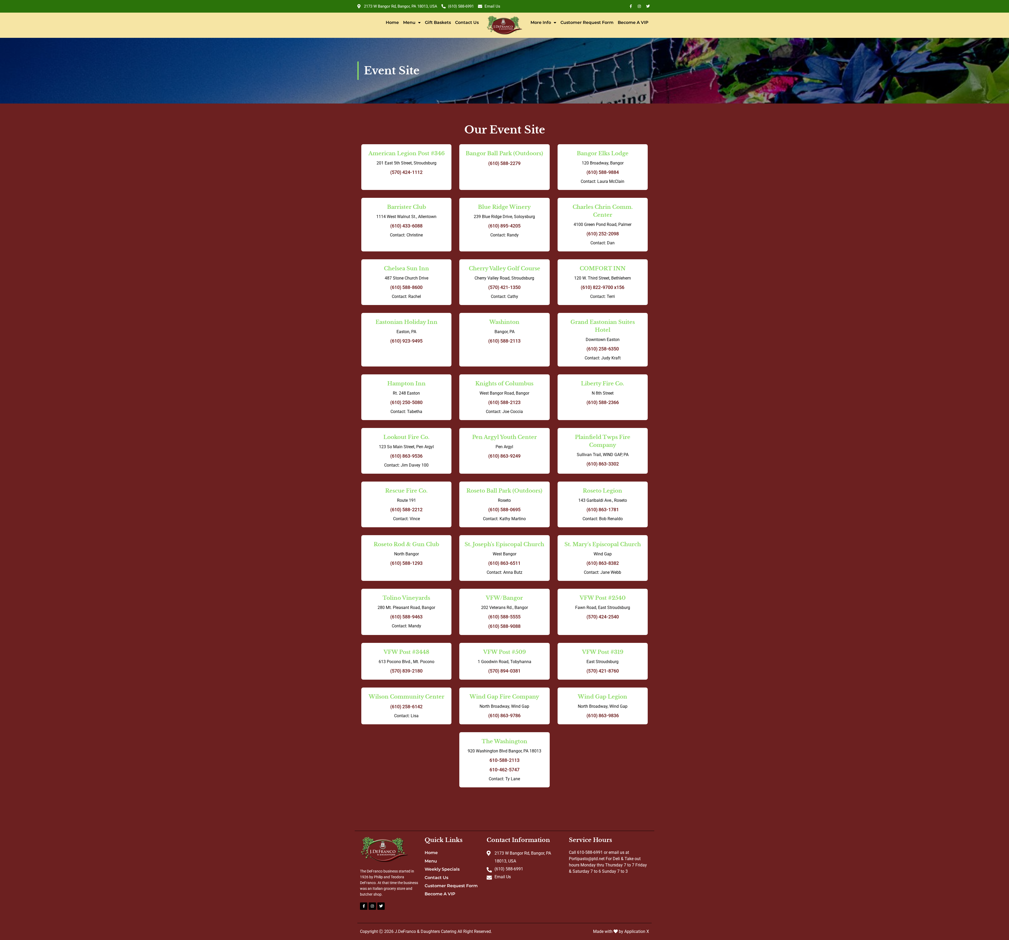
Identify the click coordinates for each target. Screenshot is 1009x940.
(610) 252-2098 (602, 233)
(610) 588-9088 (504, 626)
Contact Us (467, 22)
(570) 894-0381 (504, 671)
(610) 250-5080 (406, 402)
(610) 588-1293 (406, 563)
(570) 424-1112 (406, 172)
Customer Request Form (587, 22)
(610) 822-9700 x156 (602, 287)
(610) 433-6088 (406, 226)
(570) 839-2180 (406, 671)
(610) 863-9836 (602, 715)
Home (392, 22)
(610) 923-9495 (406, 341)
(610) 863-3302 (602, 464)
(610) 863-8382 (602, 563)
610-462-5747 (504, 769)
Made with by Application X (621, 931)
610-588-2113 (504, 760)
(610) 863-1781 (602, 509)
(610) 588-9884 (602, 172)
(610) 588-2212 (406, 509)
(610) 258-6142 (406, 706)
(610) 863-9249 (504, 456)
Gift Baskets (438, 22)
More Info (541, 22)
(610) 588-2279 (504, 163)
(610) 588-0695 (504, 509)
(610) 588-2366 (602, 402)
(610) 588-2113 (504, 341)
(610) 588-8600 (406, 287)
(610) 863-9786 (504, 715)
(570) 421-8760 (602, 671)
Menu (409, 22)
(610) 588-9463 (406, 616)
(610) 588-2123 (504, 402)
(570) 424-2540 (602, 616)
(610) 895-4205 (504, 226)
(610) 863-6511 (504, 563)
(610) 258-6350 (602, 349)
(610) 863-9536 (406, 456)
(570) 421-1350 (504, 287)
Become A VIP (633, 22)
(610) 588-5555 (504, 616)
